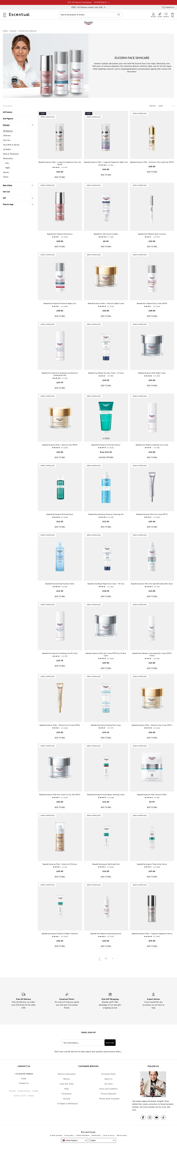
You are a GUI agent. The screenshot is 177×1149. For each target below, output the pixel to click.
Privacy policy (69, 1135)
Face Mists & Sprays (11, 145)
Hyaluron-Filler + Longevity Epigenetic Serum (152, 934)
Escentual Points (108, 1074)
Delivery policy (122, 1135)
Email (23, 1078)
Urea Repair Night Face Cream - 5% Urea (106, 584)
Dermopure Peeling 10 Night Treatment (60, 934)
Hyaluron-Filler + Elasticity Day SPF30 (59, 445)
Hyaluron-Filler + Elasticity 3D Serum (60, 864)
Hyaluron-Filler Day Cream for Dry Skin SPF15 (59, 795)
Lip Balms (7, 149)
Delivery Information (67, 1074)
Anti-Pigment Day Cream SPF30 (152, 303)
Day (7, 163)
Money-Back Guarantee (109, 1098)
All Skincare (8, 131)
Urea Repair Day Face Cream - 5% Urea (106, 373)
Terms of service (108, 1135)
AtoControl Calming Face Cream (106, 725)
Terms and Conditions (108, 1089)
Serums (6, 172)
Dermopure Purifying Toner (60, 514)
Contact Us (24, 1083)
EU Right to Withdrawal (67, 1103)
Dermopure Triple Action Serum (152, 864)
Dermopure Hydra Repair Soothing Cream (106, 795)
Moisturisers (8, 158)
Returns (66, 1079)
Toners (5, 177)
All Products (7, 112)
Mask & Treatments (11, 154)
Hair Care (6, 192)
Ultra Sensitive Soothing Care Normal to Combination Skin (60, 374)
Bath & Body (7, 185)
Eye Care (6, 140)
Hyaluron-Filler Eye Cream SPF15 (152, 514)
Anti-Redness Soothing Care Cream (152, 445)
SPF (4, 198)
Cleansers (7, 135)
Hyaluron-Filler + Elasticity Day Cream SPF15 (152, 725)
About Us (109, 1079)
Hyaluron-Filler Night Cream (152, 373)
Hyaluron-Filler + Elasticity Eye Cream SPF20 (60, 725)
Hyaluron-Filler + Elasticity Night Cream (106, 303)
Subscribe (110, 1043)
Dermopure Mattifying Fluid (105, 864)
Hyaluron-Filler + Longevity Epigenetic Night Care (106, 162)
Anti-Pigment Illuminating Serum (106, 934)
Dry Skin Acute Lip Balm (106, 234)
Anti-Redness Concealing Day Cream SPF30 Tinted (152, 654)
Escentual (59, 1135)
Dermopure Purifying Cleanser (106, 445)
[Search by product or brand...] (118, 14)
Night (8, 168)
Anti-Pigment (8, 119)
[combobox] (90, 14)
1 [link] (99, 958)
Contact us (169, 7)
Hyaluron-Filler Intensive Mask (152, 795)
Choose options (105, 457)
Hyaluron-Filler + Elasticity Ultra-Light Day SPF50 (152, 162)
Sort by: (153, 106)
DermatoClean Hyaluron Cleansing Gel (105, 514)
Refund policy (96, 1135)
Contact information (82, 1135)
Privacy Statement (108, 1094)
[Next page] (112, 958)
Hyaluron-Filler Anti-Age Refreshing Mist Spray (152, 584)
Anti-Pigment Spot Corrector (152, 234)
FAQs (66, 1089)
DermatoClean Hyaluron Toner (60, 584)
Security (66, 1098)
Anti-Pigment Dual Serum (60, 234)
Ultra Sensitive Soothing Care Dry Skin (60, 653)
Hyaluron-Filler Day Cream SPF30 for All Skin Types (106, 654)
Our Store (108, 1084)
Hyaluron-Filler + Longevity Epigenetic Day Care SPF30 (60, 163)
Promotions (67, 1094)
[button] (4, 13)
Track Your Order (67, 1084)
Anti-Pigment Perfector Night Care (60, 303)
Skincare (6, 125)
